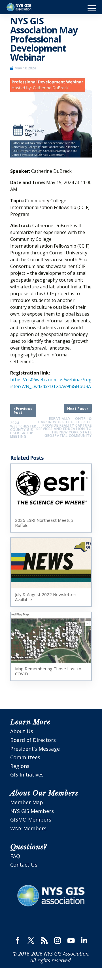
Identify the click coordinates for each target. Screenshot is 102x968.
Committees (25, 757)
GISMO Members (30, 819)
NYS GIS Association (66, 953)
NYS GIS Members (32, 811)
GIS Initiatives (27, 774)
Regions (19, 766)
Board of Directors (33, 740)
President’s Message (35, 748)
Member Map (26, 802)
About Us (21, 731)
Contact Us (23, 864)
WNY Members (28, 828)
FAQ (15, 856)
